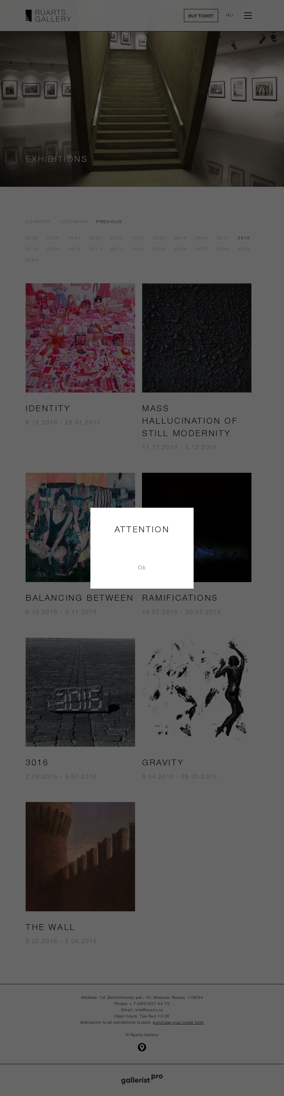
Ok (142, 568)
